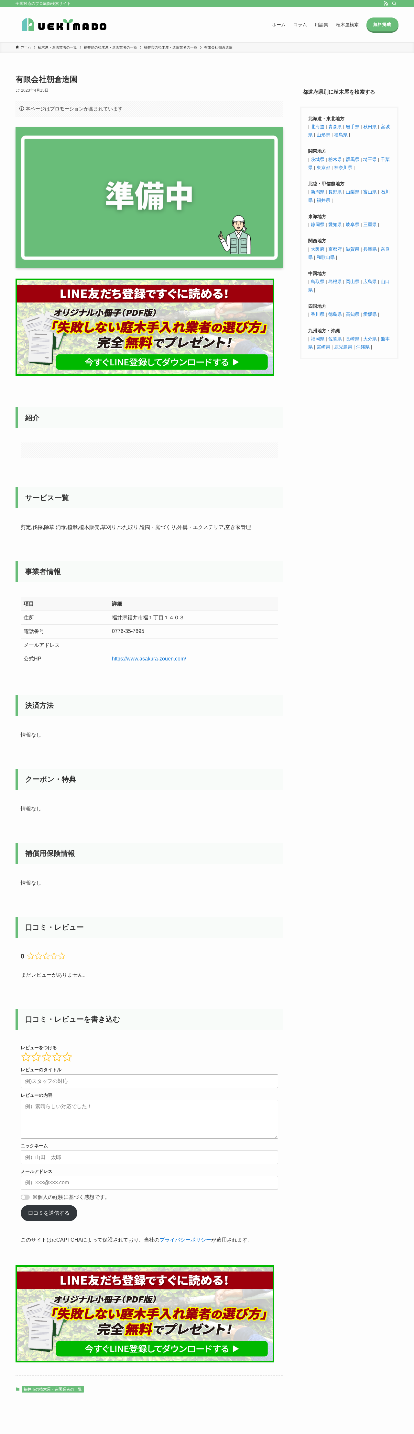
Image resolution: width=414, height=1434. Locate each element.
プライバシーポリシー (185, 1240)
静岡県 (317, 224)
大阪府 (317, 248)
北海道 (317, 126)
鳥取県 (317, 281)
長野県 (335, 191)
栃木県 (335, 159)
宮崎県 (323, 346)
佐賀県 (335, 338)
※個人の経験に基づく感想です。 (71, 1197)
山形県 (323, 134)
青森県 (335, 126)
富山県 (369, 191)
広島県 (370, 281)
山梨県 (352, 191)
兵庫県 (370, 248)
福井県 (323, 199)
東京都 (323, 167)
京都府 (335, 248)
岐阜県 (352, 224)
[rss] (386, 3)
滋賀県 (352, 248)
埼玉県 (370, 159)
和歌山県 (326, 256)
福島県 (341, 134)
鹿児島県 (343, 346)
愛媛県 (370, 314)
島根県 (335, 281)
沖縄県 (363, 346)
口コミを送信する (49, 1213)
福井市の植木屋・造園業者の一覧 (53, 1389)
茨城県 (317, 159)
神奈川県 (343, 167)
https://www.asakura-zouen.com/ (149, 658)
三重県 (370, 224)
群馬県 (352, 159)
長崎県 (352, 338)
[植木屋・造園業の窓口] (64, 24)
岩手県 (352, 126)
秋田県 (370, 126)
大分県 (370, 338)
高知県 (352, 314)
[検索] (394, 3)
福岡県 (317, 338)
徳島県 (335, 314)
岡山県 (352, 281)
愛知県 (335, 224)
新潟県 (317, 191)
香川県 (318, 314)
